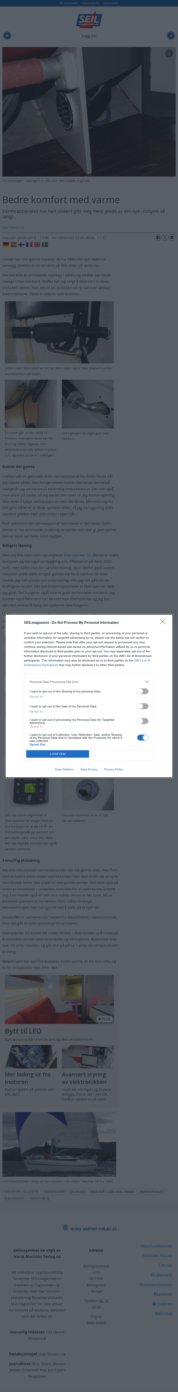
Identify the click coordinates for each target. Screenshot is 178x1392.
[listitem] (89, 681)
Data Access (89, 769)
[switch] (142, 691)
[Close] (164, 623)
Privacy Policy (113, 769)
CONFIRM (58, 754)
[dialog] (89, 696)
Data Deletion (64, 769)
